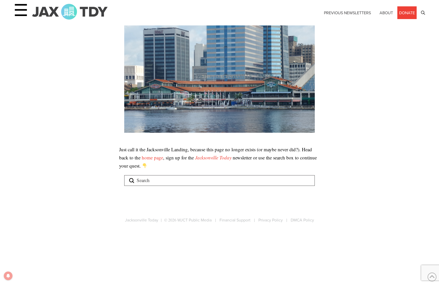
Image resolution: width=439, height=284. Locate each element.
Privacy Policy (270, 220)
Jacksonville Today (214, 157)
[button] (423, 13)
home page (152, 157)
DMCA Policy (302, 220)
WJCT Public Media (194, 220)
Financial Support (235, 220)
